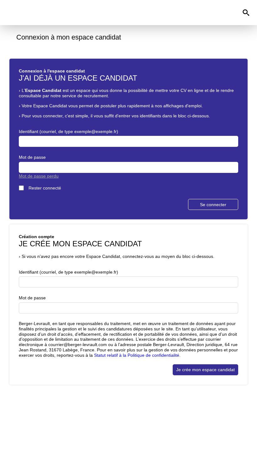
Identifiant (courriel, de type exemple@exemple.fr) (68, 131)
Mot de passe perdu (39, 176)
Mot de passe (32, 157)
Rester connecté (45, 187)
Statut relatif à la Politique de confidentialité (136, 355)
